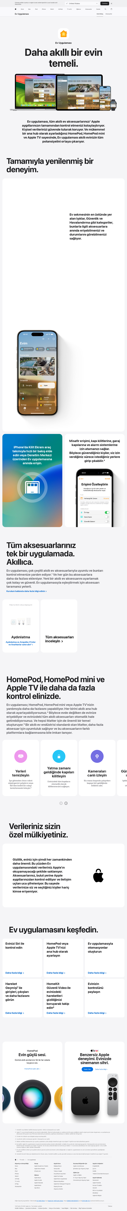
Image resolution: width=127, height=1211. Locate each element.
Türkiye (110, 1206)
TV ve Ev (17, 1181)
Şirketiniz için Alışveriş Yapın (81, 1168)
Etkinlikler (95, 1193)
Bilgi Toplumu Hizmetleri (85, 1208)
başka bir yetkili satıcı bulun (55, 1201)
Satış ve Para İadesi (54, 1208)
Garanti (95, 1188)
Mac (16, 1168)
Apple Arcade (38, 1180)
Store (16, 1166)
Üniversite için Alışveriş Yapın (81, 1180)
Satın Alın (87, 1069)
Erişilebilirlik (96, 1166)
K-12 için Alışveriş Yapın (79, 1177)
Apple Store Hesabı (39, 1168)
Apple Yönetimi (97, 1183)
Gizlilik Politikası (19, 1208)
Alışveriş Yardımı (58, 1189)
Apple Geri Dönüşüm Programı (62, 1184)
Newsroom (96, 1180)
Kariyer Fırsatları (97, 1185)
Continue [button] (105, 3)
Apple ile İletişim (97, 1195)
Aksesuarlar (108, 14)
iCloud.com (37, 1171)
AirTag (16, 1184)
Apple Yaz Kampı (58, 1176)
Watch (16, 1176)
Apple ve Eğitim (77, 1175)
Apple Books (37, 1185)
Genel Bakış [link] (100, 14)
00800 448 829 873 (72, 1201)
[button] (81, 3)
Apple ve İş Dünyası (78, 1166)
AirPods (17, 1179)
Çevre (94, 1168)
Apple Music (37, 1177)
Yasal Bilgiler (65, 1208)
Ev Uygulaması (22, 14)
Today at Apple (58, 1171)
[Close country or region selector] (111, 3)
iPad (16, 1171)
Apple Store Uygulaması (60, 1179)
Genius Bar (57, 1168)
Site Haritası (73, 1208)
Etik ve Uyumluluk (97, 1190)
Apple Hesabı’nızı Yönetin (41, 1166)
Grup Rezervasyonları (60, 1173)
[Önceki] (61, 803)
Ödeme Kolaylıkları (59, 1181)
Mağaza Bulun (58, 1166)
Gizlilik (94, 1171)
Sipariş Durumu (58, 1186)
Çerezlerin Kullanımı (31, 1208)
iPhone (17, 1173)
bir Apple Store (41, 1201)
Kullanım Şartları (42, 1208)
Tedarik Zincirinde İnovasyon (101, 1173)
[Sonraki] (66, 803)
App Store (37, 1188)
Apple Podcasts (38, 1183)
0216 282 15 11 (86, 1201)
